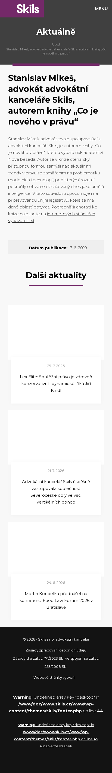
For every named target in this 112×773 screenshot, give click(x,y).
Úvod (56, 44)
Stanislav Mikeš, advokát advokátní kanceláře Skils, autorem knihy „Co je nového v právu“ (56, 51)
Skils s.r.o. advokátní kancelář (22, 8)
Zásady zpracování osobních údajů (56, 650)
